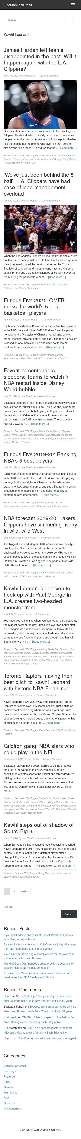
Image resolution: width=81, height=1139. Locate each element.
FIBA (7, 1082)
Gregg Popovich (46, 873)
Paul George (55, 159)
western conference (44, 576)
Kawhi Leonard (63, 155)
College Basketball (15, 1066)
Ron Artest (61, 809)
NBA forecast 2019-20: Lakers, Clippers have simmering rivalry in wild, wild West (40, 524)
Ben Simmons (62, 649)
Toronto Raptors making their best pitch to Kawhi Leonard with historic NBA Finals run (38, 682)
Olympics (9, 1103)
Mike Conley (38, 659)
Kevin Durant (49, 656)
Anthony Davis (46, 354)
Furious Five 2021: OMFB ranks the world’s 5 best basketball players (34, 306)
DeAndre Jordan (21, 802)
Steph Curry (30, 663)
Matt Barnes (22, 809)
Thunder (25, 442)
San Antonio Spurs (29, 876)
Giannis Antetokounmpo (31, 434)
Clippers (65, 431)
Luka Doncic (60, 358)
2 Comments (42, 614)
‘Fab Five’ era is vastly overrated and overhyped (47, 1038)
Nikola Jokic (52, 659)
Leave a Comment (49, 75)
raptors (7, 442)
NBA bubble (59, 438)
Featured (19, 155)
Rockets (16, 442)
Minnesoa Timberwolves (35, 159)
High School (11, 1092)
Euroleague (11, 1071)
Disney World (11, 434)
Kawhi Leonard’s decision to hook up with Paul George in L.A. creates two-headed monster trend (37, 597)
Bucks (49, 431)
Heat (46, 434)
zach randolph (35, 812)
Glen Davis (70, 802)
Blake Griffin (45, 798)
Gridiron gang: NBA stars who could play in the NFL (39, 749)
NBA (27, 155)
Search (8, 907)
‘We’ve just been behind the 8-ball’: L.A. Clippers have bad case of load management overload (39, 184)
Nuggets (71, 438)
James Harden (46, 155)
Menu (12, 19)
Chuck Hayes (59, 798)
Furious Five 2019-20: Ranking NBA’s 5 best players (40, 457)
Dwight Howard (56, 802)
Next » (24, 891)
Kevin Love (40, 805)
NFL (53, 809)
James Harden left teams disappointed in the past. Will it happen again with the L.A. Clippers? (40, 59)
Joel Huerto (11, 1017)
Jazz (52, 434)
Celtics (56, 431)
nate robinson (37, 809)
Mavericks (47, 438)
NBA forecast (26, 576)
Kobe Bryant (53, 805)
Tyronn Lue (30, 162)
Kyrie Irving (9, 659)
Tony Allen (21, 812)
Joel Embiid (19, 656)
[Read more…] (68, 148)
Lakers (7, 438)
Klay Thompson (65, 656)
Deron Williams (39, 802)
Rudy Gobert (69, 159)
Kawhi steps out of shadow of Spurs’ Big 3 (39, 828)
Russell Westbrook (13, 162)
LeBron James (45, 358)
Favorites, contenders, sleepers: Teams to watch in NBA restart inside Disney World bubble (37, 379)
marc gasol (9, 809)
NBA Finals (61, 730)
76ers (42, 431)
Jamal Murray (57, 652)
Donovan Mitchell (40, 652)
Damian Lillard (22, 652)
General (19, 873)
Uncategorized (12, 1108)
